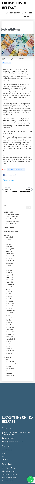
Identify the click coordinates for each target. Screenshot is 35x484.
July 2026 (8, 239)
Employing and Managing (12, 214)
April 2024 (9, 296)
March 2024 (9, 298)
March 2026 (9, 246)
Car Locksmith (10, 368)
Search (5, 205)
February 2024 (10, 301)
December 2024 (10, 277)
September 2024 (10, 284)
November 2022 (10, 334)
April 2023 (9, 322)
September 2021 (10, 351)
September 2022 (10, 339)
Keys (7, 371)
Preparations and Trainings (13, 219)
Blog (3, 456)
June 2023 (9, 317)
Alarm (8, 359)
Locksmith (6, 63)
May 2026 (8, 244)
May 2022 (8, 346)
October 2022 (9, 336)
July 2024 (8, 289)
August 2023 (9, 313)
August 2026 (9, 237)
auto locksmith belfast (11, 364)
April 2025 (9, 270)
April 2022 (9, 348)
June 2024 (9, 291)
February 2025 (10, 272)
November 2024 (10, 279)
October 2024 (9, 282)
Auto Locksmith (10, 361)
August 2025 (9, 263)
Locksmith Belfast (7, 450)
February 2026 (10, 249)
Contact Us (5, 459)
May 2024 (8, 294)
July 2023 (8, 315)
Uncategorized (10, 375)
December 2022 (10, 332)
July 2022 (8, 344)
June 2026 (9, 242)
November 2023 (10, 306)
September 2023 (10, 310)
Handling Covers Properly (12, 221)
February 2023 (10, 327)
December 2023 (10, 303)
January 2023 (9, 329)
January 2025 (9, 275)
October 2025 (9, 258)
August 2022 (9, 341)
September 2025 (10, 261)
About (3, 453)
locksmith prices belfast (16, 169)
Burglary (8, 366)
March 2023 (9, 325)
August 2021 (9, 353)
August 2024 (9, 287)
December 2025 (10, 253)
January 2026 (9, 251)
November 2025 (10, 256)
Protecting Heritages (11, 223)
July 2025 (8, 265)
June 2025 (9, 268)
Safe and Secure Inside (12, 216)
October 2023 (9, 308)
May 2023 (8, 320)
